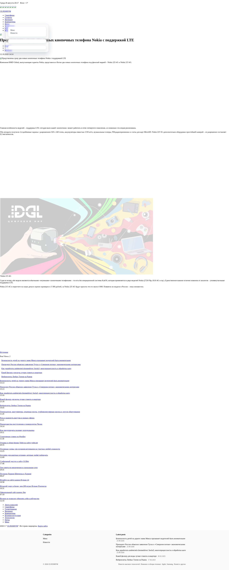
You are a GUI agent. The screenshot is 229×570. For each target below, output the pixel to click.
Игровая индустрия (13, 516)
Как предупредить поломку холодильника (17, 430)
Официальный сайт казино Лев (13, 492)
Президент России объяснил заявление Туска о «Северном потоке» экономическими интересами (41, 364)
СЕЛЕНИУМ (5, 11)
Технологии (10, 518)
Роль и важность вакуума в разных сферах (17, 418)
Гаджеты (8, 17)
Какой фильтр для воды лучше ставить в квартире (21, 373)
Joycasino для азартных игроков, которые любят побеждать (24, 455)
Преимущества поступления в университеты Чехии (21, 424)
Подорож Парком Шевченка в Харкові (15, 474)
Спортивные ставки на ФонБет (13, 437)
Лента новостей (11, 505)
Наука (7, 520)
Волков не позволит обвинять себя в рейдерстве (19, 499)
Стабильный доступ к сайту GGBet (14, 461)
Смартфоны (9, 15)
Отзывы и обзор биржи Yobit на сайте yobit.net (19, 443)
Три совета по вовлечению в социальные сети (19, 468)
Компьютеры (10, 22)
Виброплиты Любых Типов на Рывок (16, 377)
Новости (46, 542)
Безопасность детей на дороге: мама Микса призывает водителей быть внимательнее (36, 360)
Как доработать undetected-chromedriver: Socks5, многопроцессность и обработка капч (36, 369)
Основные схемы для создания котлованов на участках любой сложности (30, 449)
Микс (7, 522)
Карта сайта (43, 526)
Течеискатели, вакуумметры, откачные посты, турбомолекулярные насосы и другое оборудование (40, 412)
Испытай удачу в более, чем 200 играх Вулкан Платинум (23, 486)
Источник (4, 352)
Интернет (9, 20)
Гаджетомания (11, 509)
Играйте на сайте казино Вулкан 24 (14, 480)
